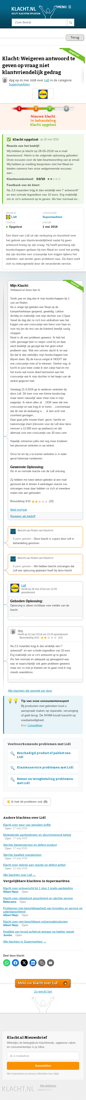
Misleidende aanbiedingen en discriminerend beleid (37, 834)
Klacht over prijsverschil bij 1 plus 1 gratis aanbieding (38, 888)
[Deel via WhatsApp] (6, 962)
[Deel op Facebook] (15, 962)
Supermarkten (19, 84)
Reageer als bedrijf (22, 516)
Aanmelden (43, 1065)
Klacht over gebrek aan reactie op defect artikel (34, 864)
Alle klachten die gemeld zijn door (30, 690)
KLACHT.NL (18, 1088)
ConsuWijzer (35, 725)
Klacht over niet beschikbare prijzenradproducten (35, 921)
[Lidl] (43, 94)
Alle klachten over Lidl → (19, 874)
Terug (75, 37)
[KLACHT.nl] (34, 11)
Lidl (46, 80)
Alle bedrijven (48, 1085)
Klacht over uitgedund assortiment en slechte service (38, 898)
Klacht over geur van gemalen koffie (27, 824)
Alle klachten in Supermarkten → (24, 941)
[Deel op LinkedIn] (33, 962)
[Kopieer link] (41, 962)
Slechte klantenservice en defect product (30, 844)
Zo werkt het (43, 991)
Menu (64, 7)
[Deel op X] (24, 962)
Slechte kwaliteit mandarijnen (22, 854)
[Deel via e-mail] (50, 962)
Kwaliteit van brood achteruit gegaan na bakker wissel (38, 931)
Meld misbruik (18, 509)
